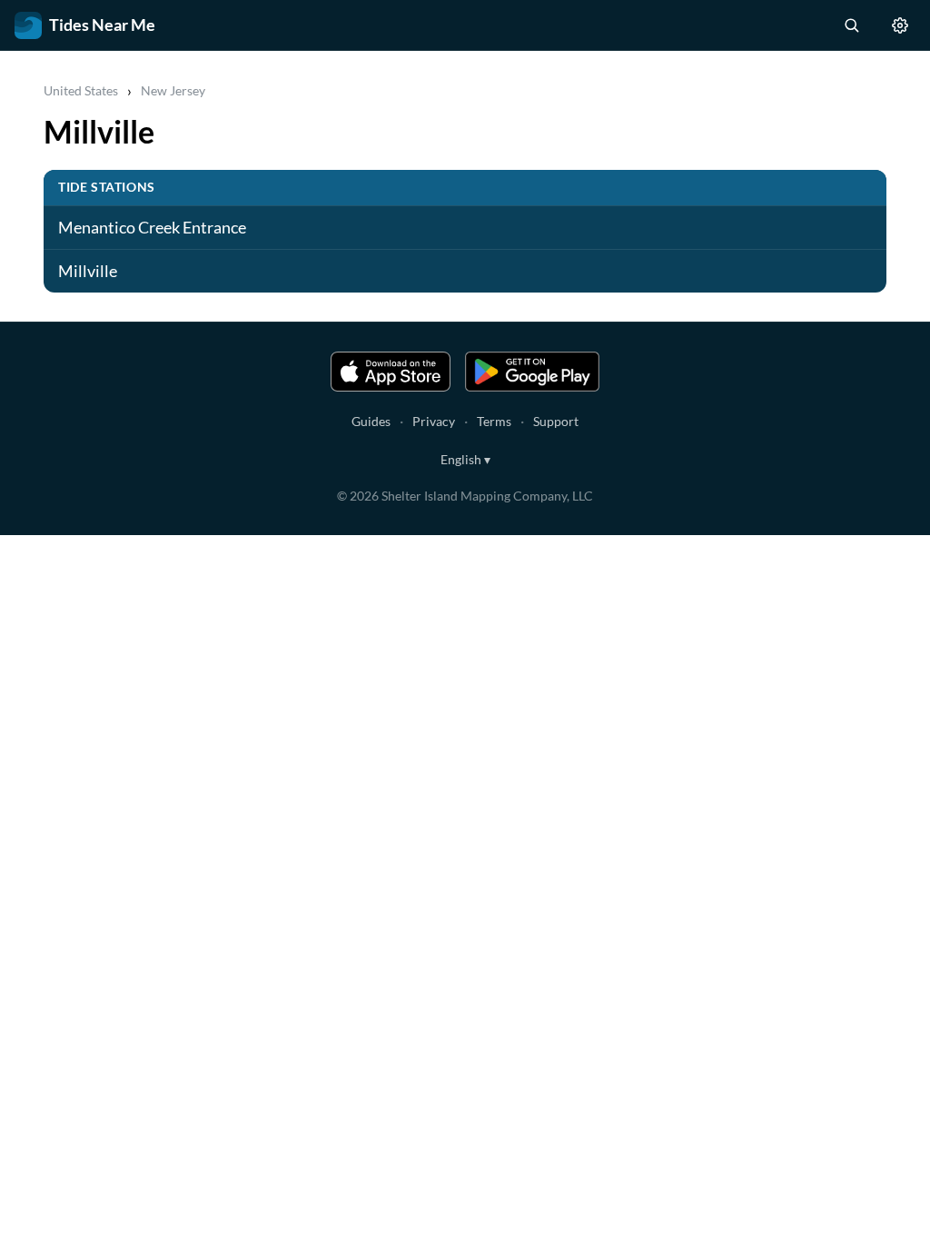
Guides (371, 421)
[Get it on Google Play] (532, 372)
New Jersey (173, 90)
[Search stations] (851, 25)
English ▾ (465, 459)
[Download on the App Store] (390, 372)
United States (81, 90)
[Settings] (900, 25)
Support (556, 421)
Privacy (433, 421)
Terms (494, 421)
